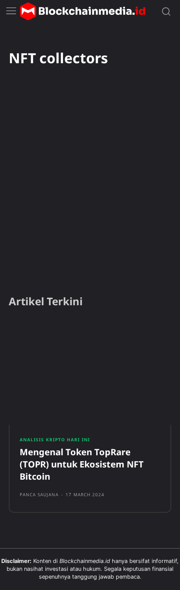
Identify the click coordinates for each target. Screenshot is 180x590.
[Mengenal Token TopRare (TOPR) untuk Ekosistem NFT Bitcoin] (90, 372)
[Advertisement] (90, 192)
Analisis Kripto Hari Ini (55, 439)
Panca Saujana (39, 494)
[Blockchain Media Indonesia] (82, 11)
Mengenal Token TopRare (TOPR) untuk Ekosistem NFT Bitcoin (82, 464)
